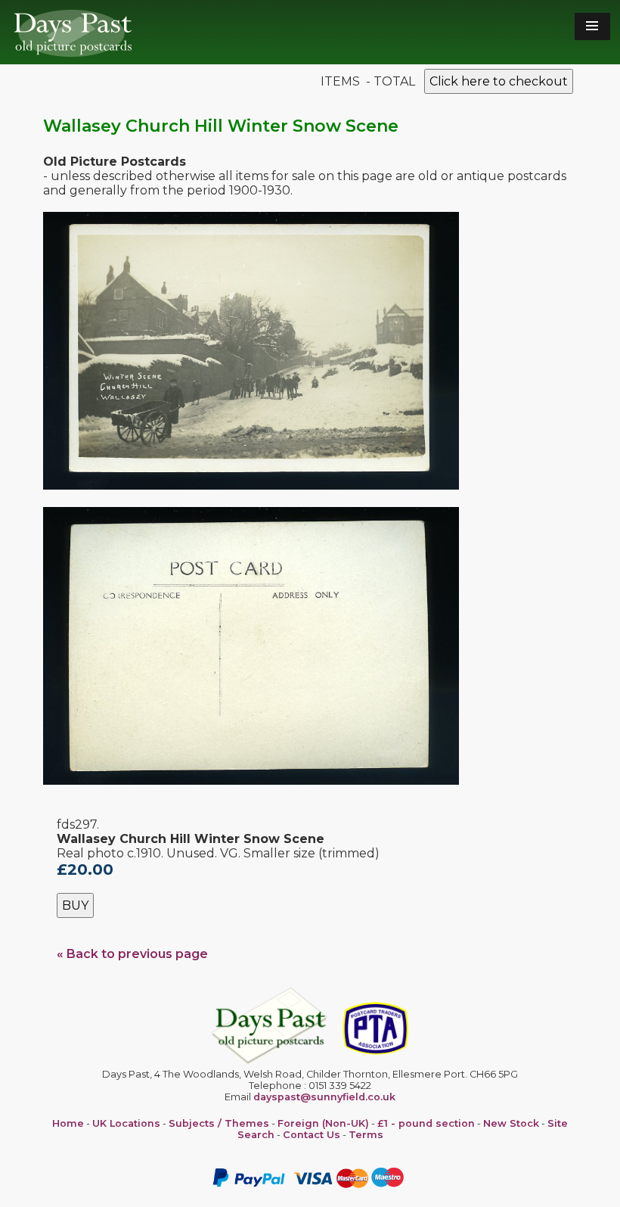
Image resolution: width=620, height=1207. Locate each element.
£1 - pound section (426, 1123)
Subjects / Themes (219, 1123)
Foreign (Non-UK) (323, 1123)
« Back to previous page (132, 954)
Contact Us (311, 1134)
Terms (366, 1134)
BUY (75, 905)
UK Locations (126, 1123)
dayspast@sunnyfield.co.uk (324, 1097)
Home (68, 1123)
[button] (592, 26)
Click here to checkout (498, 81)
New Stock (511, 1123)
